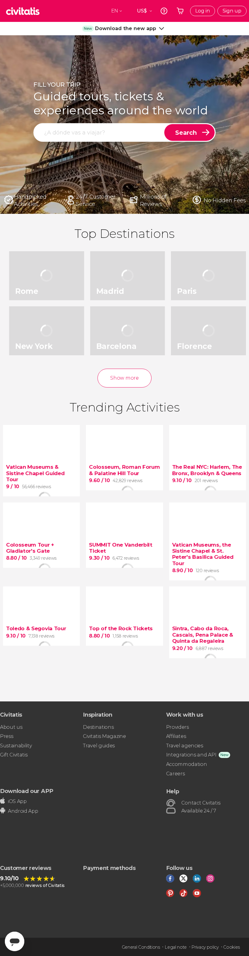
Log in (202, 11)
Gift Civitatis (14, 755)
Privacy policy (205, 947)
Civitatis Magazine (104, 736)
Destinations (98, 727)
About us (11, 727)
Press (6, 736)
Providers (177, 727)
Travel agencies (184, 746)
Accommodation (186, 764)
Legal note (176, 947)
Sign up (232, 11)
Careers (175, 774)
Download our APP (26, 790)
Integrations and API (191, 755)
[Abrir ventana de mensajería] (14, 941)
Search (186, 132)
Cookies (231, 947)
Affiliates (176, 736)
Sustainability (16, 746)
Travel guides (99, 746)
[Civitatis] (23, 11)
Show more (124, 378)
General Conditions (141, 947)
